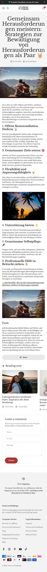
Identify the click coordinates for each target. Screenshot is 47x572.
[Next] (44, 2)
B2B (4, 542)
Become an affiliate (9, 523)
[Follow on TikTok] (25, 549)
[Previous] (2, 2)
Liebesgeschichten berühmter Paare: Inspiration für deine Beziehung (16, 400)
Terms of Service (23, 425)
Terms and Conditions (34, 527)
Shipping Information (11, 535)
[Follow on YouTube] (20, 549)
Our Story (13, 510)
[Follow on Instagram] (9, 549)
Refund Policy (31, 535)
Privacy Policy (9, 425)
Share (25, 357)
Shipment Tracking (10, 538)
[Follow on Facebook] (3, 549)
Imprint (29, 523)
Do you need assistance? (11, 527)
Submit (11, 460)
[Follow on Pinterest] (14, 549)
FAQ (4, 531)
